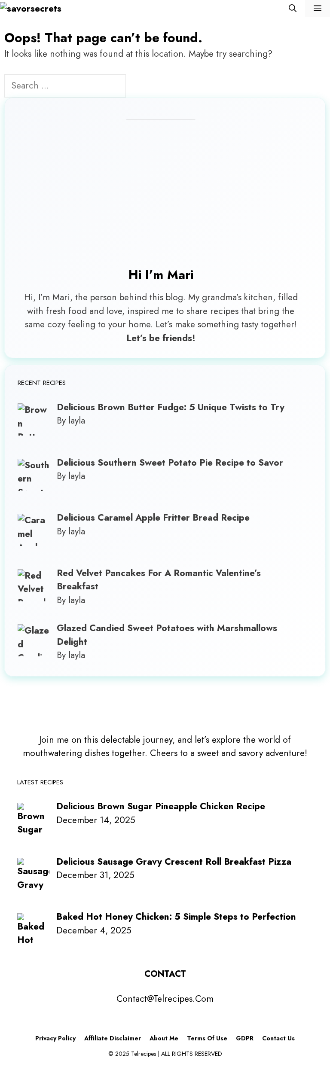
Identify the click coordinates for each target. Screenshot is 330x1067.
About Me (164, 1038)
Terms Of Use (207, 1038)
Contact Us (278, 1038)
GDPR (245, 1038)
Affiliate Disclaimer (112, 1038)
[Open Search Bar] (292, 8)
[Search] (140, 87)
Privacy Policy (55, 1038)
